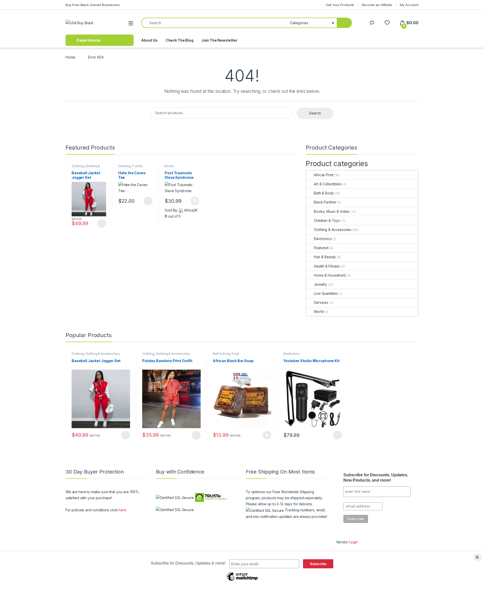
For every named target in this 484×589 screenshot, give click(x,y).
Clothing (78, 166)
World (318, 311)
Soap (235, 354)
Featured (321, 248)
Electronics (322, 239)
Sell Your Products (340, 5)
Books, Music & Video (332, 211)
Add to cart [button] (195, 201)
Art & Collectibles (327, 184)
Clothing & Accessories (86, 167)
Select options (100, 223)
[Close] (477, 557)
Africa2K (191, 210)
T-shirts (137, 166)
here (122, 510)
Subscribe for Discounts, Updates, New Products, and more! (375, 477)
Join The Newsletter (219, 40)
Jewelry (320, 284)
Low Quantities (326, 293)
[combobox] (214, 23)
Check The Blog (179, 40)
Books (169, 166)
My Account (409, 5)
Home (70, 57)
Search (315, 113)
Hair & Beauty (325, 257)
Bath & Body (324, 193)
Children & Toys (327, 220)
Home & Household (330, 275)
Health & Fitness (327, 266)
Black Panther (325, 202)
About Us (149, 40)
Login (353, 542)
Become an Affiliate (377, 5)
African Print (323, 175)
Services (321, 302)
